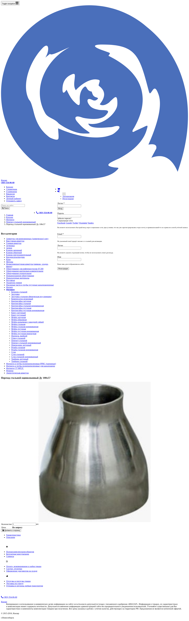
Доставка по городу (15, 583)
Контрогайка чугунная (21, 308)
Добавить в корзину (12, 530)
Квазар (4, 180)
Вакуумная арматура (15, 241)
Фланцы (9, 371)
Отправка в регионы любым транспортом (24, 586)
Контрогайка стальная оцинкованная (27, 306)
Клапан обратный (14, 252)
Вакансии (10, 194)
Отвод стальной (18, 338)
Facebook (61, 223)
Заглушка (15, 294)
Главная (9, 215)
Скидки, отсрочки (14, 569)
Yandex (91, 223)
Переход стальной (19, 340)
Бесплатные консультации (17, 554)
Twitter (75, 223)
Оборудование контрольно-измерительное (24, 271)
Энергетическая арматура (17, 373)
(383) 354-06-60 (10, 597)
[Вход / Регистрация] (58, 191)
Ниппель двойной (19, 336)
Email (60, 234)
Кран (8, 259)
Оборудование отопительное (18, 273)
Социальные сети (65, 221)
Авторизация (68, 196)
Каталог (9, 187)
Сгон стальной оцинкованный (24, 357)
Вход (60, 209)
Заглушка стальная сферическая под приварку (31, 296)
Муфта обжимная (19, 320)
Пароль (60, 213)
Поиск (6, 208)
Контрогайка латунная (21, 301)
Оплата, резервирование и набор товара (23, 566)
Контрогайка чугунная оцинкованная (27, 310)
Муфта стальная (18, 324)
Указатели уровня (14, 283)
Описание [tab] (10, 537)
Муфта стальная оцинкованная (24, 327)
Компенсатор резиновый (22, 299)
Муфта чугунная (18, 329)
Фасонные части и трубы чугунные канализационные (30, 285)
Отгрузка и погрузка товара (18, 581)
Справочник (11, 189)
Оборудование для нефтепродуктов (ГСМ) (24, 269)
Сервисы (10, 556)
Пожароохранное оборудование (20, 276)
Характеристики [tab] (13, 535)
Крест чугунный (18, 315)
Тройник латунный (19, 359)
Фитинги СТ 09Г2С (15, 368)
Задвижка (10, 246)
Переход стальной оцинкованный (21, 222)
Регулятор (10, 280)
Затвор (9, 248)
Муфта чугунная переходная (23, 333)
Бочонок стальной (19, 292)
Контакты (10, 196)
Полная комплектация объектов (20, 552)
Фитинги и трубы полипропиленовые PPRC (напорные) (31, 364)
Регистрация (68, 199)
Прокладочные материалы (17, 278)
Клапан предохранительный (18, 255)
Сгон (13, 352)
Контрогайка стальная (21, 303)
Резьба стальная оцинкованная (24, 350)
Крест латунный (18, 313)
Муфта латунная (18, 317)
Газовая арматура (13, 243)
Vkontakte (83, 223)
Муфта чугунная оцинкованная (25, 331)
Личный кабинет (13, 198)
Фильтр (9, 287)
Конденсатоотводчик (15, 257)
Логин (61, 203)
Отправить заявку (14, 201)
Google (69, 223)
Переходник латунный (21, 345)
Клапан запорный (14, 250)
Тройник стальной (19, 361)
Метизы (9, 262)
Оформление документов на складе (21, 571)
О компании (11, 191)
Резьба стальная (18, 347)
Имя (59, 257)
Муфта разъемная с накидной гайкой (27, 322)
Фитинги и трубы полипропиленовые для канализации (30, 366)
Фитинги (10, 220)
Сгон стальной (17, 354)
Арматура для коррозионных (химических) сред (27, 239)
